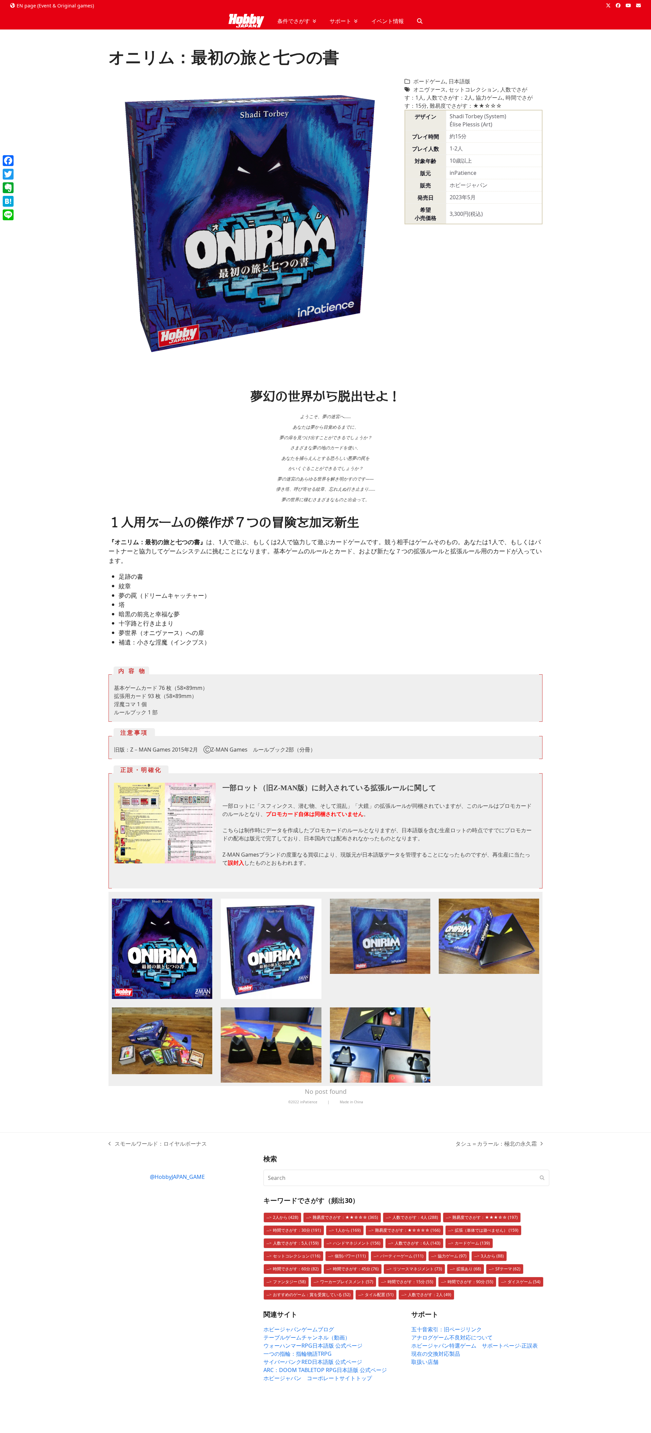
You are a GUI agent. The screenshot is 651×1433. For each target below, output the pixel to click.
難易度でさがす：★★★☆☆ (485, 1217)
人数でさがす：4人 (415, 1217)
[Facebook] (8, 160)
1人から (348, 1230)
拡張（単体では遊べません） (486, 1230)
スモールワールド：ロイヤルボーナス (157, 1144)
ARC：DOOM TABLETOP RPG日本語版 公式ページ (325, 1370)
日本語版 (459, 81)
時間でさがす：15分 (410, 1282)
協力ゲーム (489, 97)
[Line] (8, 215)
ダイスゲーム (524, 1282)
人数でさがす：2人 (450, 97)
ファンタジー (289, 1282)
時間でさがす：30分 (297, 1230)
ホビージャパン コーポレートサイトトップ (317, 1378)
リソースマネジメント (417, 1269)
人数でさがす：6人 (417, 1243)
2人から (285, 1217)
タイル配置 (379, 1294)
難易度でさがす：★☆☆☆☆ (407, 1230)
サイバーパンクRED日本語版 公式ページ (312, 1362)
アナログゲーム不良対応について (452, 1337)
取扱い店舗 (424, 1362)
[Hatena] (8, 201)
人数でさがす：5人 (296, 1243)
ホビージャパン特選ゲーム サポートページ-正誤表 (474, 1345)
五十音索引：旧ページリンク (446, 1329)
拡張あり (468, 1269)
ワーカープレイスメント (346, 1282)
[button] (420, 21)
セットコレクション (473, 89)
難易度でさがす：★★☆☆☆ (466, 105)
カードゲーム (472, 1243)
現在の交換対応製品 (435, 1353)
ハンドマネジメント (356, 1243)
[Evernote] (8, 188)
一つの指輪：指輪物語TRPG (297, 1353)
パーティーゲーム (401, 1256)
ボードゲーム (429, 81)
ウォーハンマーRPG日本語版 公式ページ (312, 1345)
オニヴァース (429, 89)
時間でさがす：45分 (356, 1269)
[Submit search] (542, 1177)
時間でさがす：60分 (296, 1269)
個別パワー (350, 1256)
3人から (492, 1256)
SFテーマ (507, 1269)
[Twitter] (8, 174)
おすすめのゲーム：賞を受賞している (312, 1294)
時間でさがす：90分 (470, 1282)
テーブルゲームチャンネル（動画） (306, 1337)
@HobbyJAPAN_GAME (177, 1177)
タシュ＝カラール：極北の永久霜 (496, 1144)
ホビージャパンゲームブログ (298, 1329)
